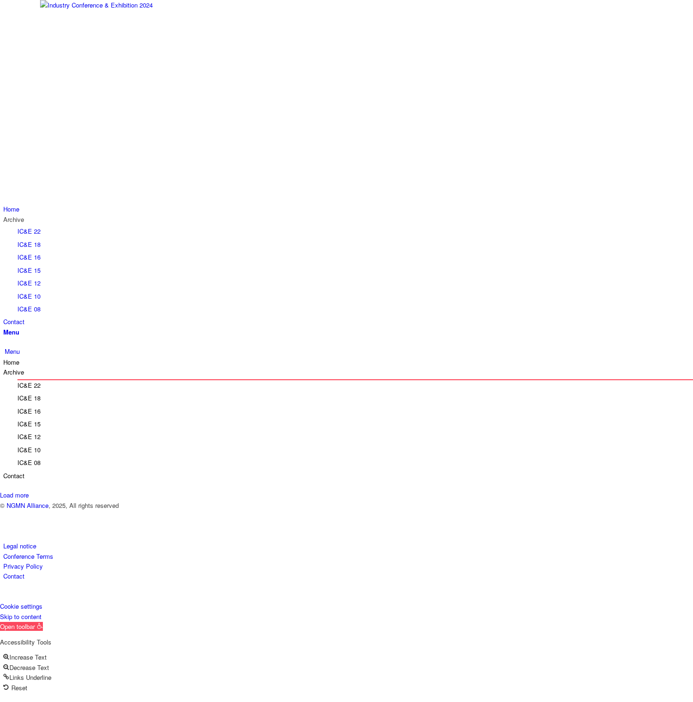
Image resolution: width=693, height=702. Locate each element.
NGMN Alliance (28, 505)
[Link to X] (5, 526)
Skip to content (20, 616)
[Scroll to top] (2, 595)
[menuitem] (348, 209)
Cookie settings (21, 606)
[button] (21, 626)
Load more (14, 494)
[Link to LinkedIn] (5, 515)
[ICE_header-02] (346, 102)
